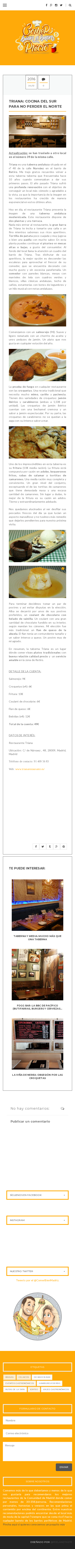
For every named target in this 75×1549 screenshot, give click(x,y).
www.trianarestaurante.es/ (30, 769)
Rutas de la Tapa (15, 1389)
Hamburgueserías (49, 1383)
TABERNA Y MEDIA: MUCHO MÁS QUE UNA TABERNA (37, 938)
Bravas (9, 1377)
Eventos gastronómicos (19, 1383)
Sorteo (34, 1389)
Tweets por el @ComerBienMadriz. (37, 1280)
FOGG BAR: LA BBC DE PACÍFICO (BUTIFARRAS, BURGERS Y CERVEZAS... (37, 1007)
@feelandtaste (61, 1542)
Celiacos (24, 1377)
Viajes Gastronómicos (56, 1389)
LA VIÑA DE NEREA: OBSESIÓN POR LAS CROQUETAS (37, 1076)
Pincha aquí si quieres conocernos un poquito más (34, 1524)
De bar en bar (42, 1377)
